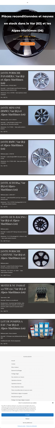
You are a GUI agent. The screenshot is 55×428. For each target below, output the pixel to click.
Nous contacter (28, 44)
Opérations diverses (16, 380)
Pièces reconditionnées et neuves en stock (21, 390)
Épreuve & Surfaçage (16, 370)
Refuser (27, 418)
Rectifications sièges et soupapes (19, 393)
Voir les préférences (27, 422)
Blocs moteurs (15, 367)
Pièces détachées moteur (17, 387)
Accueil (13, 360)
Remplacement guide (16, 396)
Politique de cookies (21, 426)
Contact (13, 364)
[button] (53, 403)
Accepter (27, 414)
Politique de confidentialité (31, 426)
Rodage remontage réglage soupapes (20, 400)
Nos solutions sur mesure (17, 377)
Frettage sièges (15, 373)
